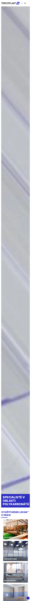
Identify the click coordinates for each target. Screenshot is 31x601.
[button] (22, 3)
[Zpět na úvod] (10, 3)
